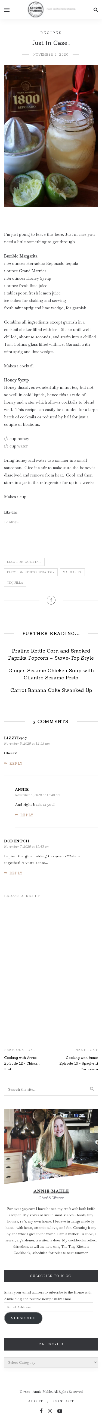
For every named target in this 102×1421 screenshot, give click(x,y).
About (35, 1401)
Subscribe (23, 1318)
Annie (22, 789)
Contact (63, 1401)
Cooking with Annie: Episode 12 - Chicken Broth (21, 1063)
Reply (16, 763)
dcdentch (16, 840)
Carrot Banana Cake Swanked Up (51, 690)
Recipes (51, 33)
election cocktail (24, 562)
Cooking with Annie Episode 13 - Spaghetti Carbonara (78, 1063)
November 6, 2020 (51, 54)
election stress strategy (31, 572)
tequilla (15, 583)
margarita (72, 572)
